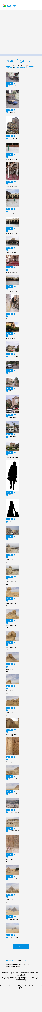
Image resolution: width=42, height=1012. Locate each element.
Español (21, 977)
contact (15, 973)
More (21, 946)
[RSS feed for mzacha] (27, 66)
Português (36, 977)
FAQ (10, 973)
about (22, 975)
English (5, 977)
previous (12, 960)
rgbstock (11, 6)
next (25, 960)
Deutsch (12, 977)
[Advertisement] (21, 32)
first (7, 960)
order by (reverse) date (21, 68)
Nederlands (20, 980)
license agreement (27, 973)
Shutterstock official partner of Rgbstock (12, 986)
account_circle (7, 86)
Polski (27, 977)
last (29, 960)
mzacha (8, 66)
